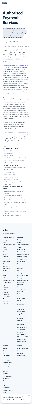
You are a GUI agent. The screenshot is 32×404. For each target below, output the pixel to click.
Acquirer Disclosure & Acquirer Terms (15, 167)
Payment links (7, 282)
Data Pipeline (6, 261)
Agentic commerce (23, 244)
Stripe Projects (21, 339)
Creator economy (22, 275)
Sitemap (5, 373)
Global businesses (22, 256)
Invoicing (5, 273)
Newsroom (20, 353)
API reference (21, 329)
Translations (7, 184)
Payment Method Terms (11, 177)
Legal (4, 146)
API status (20, 332)
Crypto (5, 259)
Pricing (5, 240)
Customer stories (8, 351)
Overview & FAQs (9, 151)
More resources (7, 381)
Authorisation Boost (9, 244)
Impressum (6, 378)
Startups (20, 242)
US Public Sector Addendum (12, 215)
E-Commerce (21, 249)
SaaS (18, 270)
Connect (5, 256)
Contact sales (21, 358)
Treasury (5, 304)
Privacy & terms (7, 362)
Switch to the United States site (13, 400)
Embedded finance (23, 252)
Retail (19, 300)
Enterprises (20, 240)
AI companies (21, 273)
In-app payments (22, 259)
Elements (5, 264)
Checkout (6, 252)
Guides (5, 348)
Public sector (21, 298)
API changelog (21, 334)
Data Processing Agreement (12, 182)
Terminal (5, 301)
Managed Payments (9, 280)
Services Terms (8, 155)
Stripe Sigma (6, 296)
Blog (4, 353)
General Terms (8, 153)
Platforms (20, 268)
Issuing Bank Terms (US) (11, 175)
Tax (4, 299)
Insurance (20, 284)
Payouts (5, 287)
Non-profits (20, 291)
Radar (4, 290)
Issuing (5, 275)
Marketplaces (21, 261)
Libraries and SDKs (22, 337)
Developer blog (22, 341)
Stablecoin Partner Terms (11, 179)
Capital (5, 249)
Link (4, 278)
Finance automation (23, 254)
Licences (5, 371)
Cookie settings (7, 376)
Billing (4, 247)
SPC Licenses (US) (9, 172)
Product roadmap (22, 348)
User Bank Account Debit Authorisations (16, 158)
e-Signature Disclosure (11, 163)
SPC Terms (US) (8, 170)
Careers (19, 351)
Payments (6, 285)
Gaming (19, 278)
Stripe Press (21, 355)
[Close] (29, 396)
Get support (6, 387)
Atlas (4, 242)
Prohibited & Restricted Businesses (14, 160)
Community (6, 355)
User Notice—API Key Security (13, 195)
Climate (5, 254)
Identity (5, 270)
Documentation (22, 327)
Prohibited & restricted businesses (6, 367)
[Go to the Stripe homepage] (5, 230)
